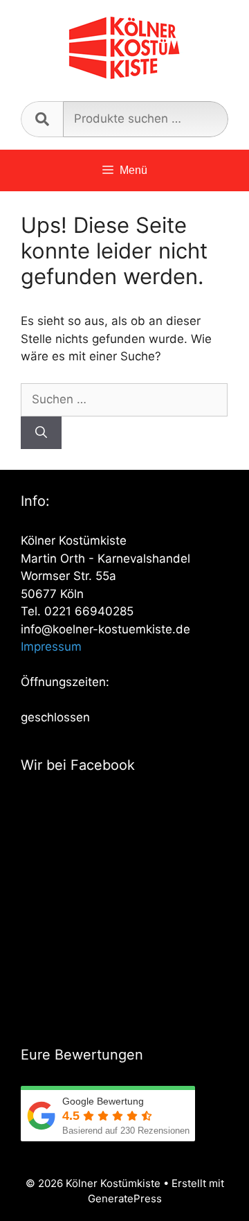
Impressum (51, 646)
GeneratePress (125, 1198)
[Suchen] (41, 433)
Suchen (42, 119)
